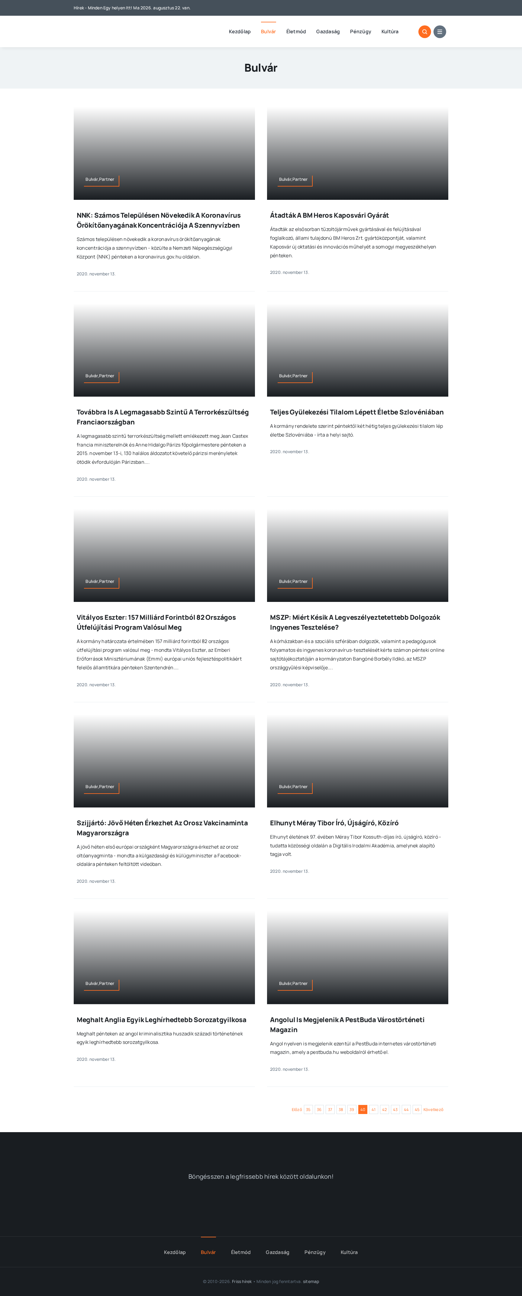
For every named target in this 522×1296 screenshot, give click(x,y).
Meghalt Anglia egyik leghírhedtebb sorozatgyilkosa (161, 1019)
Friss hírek (242, 1281)
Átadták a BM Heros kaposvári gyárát (329, 215)
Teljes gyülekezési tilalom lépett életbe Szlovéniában (356, 412)
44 (406, 1109)
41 (373, 1109)
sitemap (311, 1281)
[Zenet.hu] (175, 1205)
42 (384, 1109)
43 (395, 1109)
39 (352, 1109)
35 (308, 1109)
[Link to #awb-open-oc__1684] (439, 31)
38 (341, 1109)
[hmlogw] (261, 1146)
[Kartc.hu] (346, 1205)
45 (417, 1109)
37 (330, 1109)
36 (319, 1109)
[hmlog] (105, 27)
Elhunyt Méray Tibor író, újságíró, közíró (334, 822)
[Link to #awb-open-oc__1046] (424, 31)
